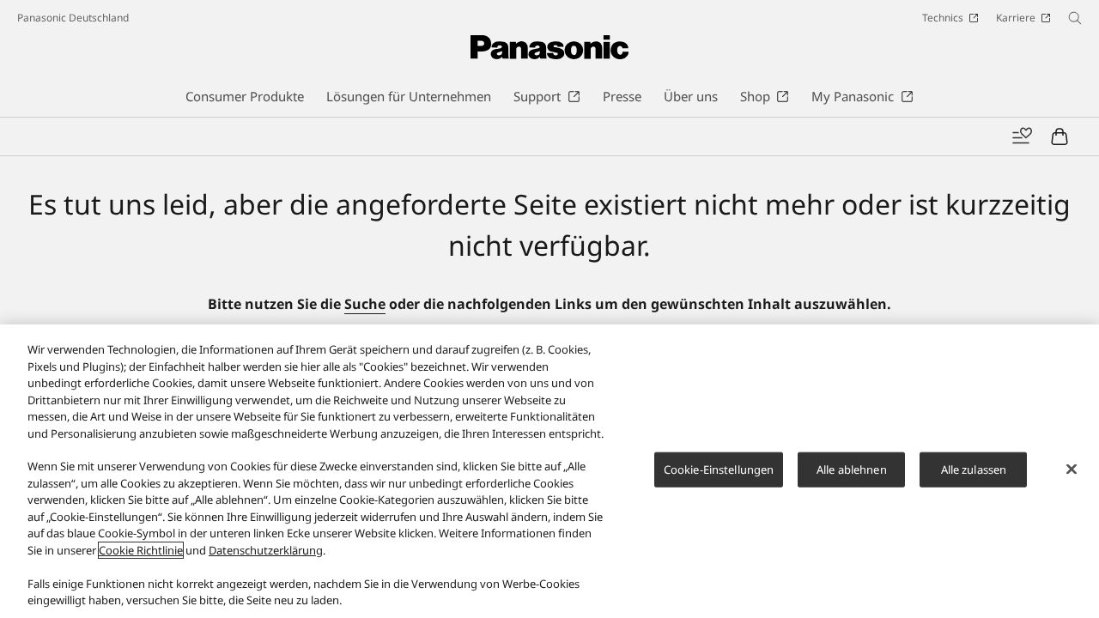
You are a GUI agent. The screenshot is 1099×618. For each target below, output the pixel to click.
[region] (549, 471)
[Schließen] (1071, 469)
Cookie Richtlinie (141, 550)
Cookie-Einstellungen (719, 469)
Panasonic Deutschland (73, 17)
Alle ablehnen (852, 469)
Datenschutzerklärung (266, 550)
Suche (365, 303)
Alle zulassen (974, 469)
